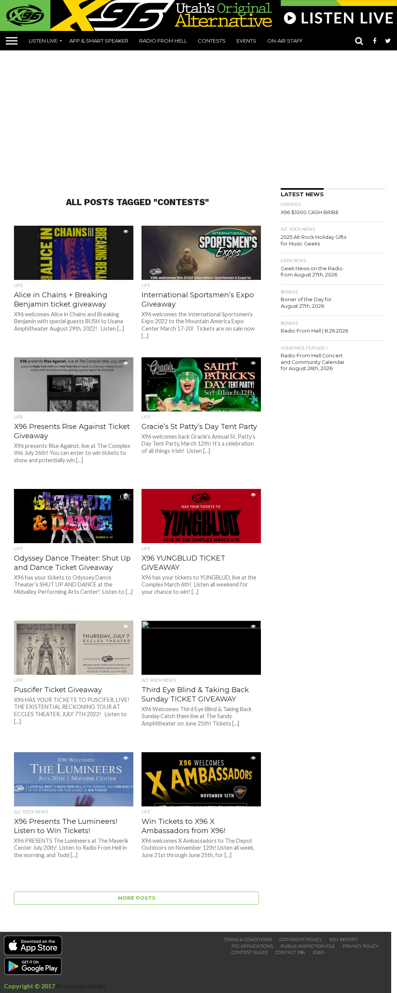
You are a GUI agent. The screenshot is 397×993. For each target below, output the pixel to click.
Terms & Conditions (248, 939)
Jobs (318, 952)
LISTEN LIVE (43, 41)
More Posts (136, 898)
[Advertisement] (201, 116)
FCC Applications (252, 946)
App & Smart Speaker (98, 41)
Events (246, 41)
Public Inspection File (308, 946)
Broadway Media (81, 986)
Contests (212, 41)
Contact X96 (290, 952)
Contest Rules (249, 952)
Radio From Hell (163, 41)
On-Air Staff (285, 41)
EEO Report (344, 939)
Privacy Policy (360, 946)
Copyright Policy (301, 939)
